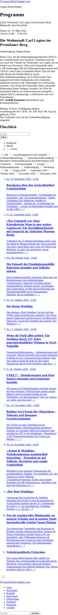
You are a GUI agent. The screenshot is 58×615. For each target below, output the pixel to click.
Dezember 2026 (48, 173)
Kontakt (10, 593)
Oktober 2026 (7, 173)
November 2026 (27, 173)
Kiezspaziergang (23, 164)
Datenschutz (12, 599)
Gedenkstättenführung (11, 158)
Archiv (13, 149)
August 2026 (20, 170)
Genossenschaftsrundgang (40, 158)
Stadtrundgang (31, 167)
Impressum (12, 596)
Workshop (49, 167)
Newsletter (11, 590)
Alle (6, 154)
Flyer (9, 587)
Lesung (40, 164)
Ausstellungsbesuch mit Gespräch (30, 154)
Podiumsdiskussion (9, 167)
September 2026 (39, 170)
